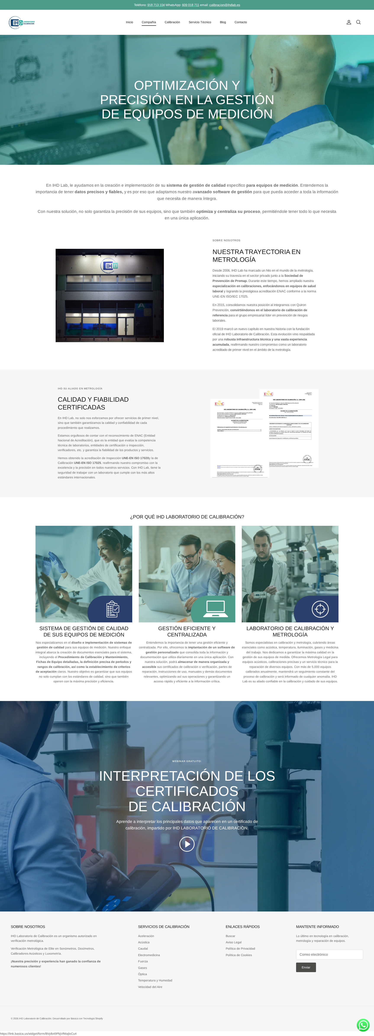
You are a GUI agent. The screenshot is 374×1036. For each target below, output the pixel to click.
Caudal (143, 948)
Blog (223, 22)
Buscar (230, 936)
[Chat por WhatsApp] (363, 1025)
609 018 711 (190, 5)
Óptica (142, 974)
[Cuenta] (348, 22)
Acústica (144, 942)
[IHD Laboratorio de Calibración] (22, 22)
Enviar (306, 967)
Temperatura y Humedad (155, 980)
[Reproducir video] (187, 844)
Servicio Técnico (200, 22)
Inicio (129, 22)
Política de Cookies (239, 955)
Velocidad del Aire (150, 987)
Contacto (241, 22)
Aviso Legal (234, 942)
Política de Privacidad (240, 948)
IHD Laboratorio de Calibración (35, 1018)
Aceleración (146, 936)
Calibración (172, 22)
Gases (142, 968)
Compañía (149, 22)
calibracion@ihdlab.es (224, 5)
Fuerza (143, 961)
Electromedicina (149, 955)
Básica (74, 1018)
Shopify (99, 1018)
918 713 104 (156, 5)
